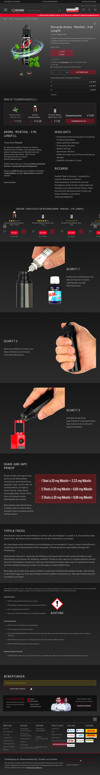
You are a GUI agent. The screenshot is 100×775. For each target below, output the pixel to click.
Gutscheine (24, 745)
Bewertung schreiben (17, 689)
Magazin (6, 749)
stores (82, 6)
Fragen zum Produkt (84, 706)
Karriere (93, 6)
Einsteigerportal (8, 743)
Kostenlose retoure (89, 1)
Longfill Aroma (16, 171)
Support (23, 742)
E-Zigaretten (7, 737)
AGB (53, 731)
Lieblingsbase (10, 173)
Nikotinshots (29, 173)
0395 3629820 (40, 730)
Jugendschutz (8, 740)
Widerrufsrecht (57, 734)
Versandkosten (65, 62)
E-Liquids (6, 734)
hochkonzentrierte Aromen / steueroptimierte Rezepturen (24, 165)
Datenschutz (56, 737)
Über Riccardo (8, 731)
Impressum (55, 728)
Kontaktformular (41, 747)
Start (5, 19)
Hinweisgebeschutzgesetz (29, 748)
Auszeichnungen (9, 746)
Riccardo (18, 142)
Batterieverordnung (58, 740)
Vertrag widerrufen (60, 744)
